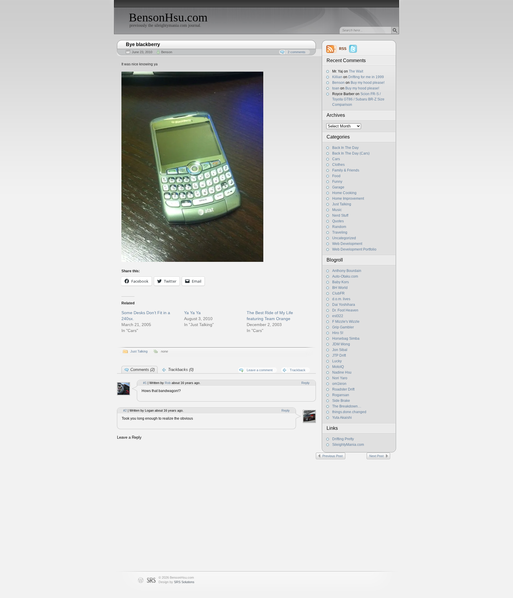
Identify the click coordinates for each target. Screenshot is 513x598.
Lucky (337, 361)
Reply (305, 383)
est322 (337, 316)
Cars (336, 159)
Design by (176, 582)
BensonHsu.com (168, 17)
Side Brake (341, 401)
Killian (337, 77)
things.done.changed (349, 412)
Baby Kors (340, 282)
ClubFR (338, 293)
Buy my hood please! (367, 83)
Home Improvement (348, 198)
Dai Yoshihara (343, 305)
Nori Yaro (339, 378)
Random (339, 227)
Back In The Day (345, 148)
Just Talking (341, 204)
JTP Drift (339, 355)
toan (335, 88)
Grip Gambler (343, 327)
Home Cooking (344, 193)
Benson (338, 83)
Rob (168, 383)
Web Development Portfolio (354, 249)
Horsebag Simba (346, 338)
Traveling (339, 232)
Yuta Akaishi (342, 418)
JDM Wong (341, 344)
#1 (145, 383)
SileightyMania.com (348, 445)
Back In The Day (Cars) (351, 153)
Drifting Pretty (343, 439)
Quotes (338, 221)
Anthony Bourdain (346, 271)
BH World (340, 288)
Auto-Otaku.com (345, 276)
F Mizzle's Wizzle (346, 322)
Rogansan (340, 395)
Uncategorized (344, 238)
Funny (337, 182)
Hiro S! (337, 333)
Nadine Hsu (342, 372)
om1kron (339, 384)
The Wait (356, 71)
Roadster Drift (343, 389)
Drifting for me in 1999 (366, 77)
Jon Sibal (339, 350)
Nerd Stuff (340, 215)
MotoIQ (338, 367)
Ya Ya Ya (192, 312)
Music (337, 210)
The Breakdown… (346, 406)
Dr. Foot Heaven (345, 310)
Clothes (338, 165)
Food (336, 176)
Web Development (347, 244)
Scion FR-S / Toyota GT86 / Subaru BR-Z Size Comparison (358, 99)
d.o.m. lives (341, 299)
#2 (125, 410)
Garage (338, 187)
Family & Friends (345, 170)
